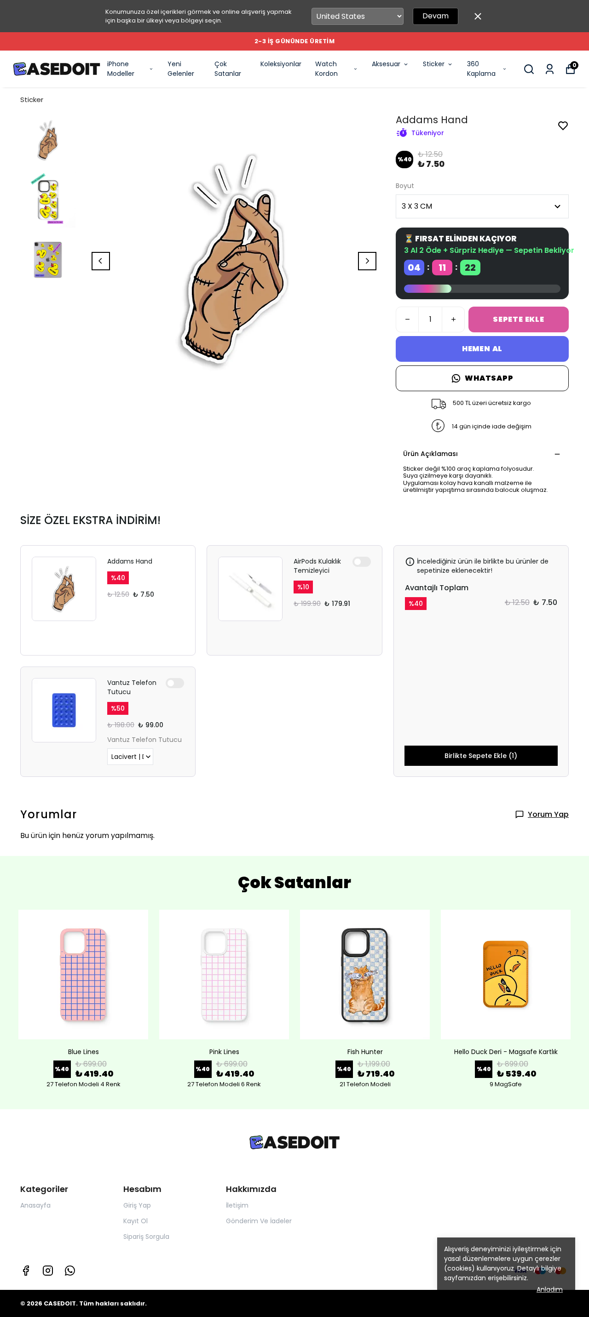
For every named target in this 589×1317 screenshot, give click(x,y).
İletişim (237, 1205)
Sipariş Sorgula (146, 1236)
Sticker (434, 63)
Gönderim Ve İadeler (259, 1221)
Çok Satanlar (227, 68)
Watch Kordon (326, 68)
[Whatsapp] (69, 1270)
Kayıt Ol (135, 1221)
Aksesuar (386, 63)
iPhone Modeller (120, 68)
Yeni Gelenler (180, 68)
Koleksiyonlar (280, 63)
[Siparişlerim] (549, 69)
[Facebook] (25, 1270)
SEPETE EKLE (518, 319)
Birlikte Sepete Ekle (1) (481, 755)
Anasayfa (35, 1205)
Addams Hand (129, 561)
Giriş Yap (137, 1205)
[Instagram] (47, 1270)
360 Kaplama (481, 68)
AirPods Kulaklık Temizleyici (317, 566)
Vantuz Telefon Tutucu (131, 687)
